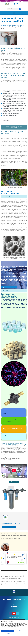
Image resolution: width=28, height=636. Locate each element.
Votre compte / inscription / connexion (14, 599)
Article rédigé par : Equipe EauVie (11, 523)
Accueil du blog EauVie (7, 25)
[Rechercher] (20, 9)
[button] (14, 13)
